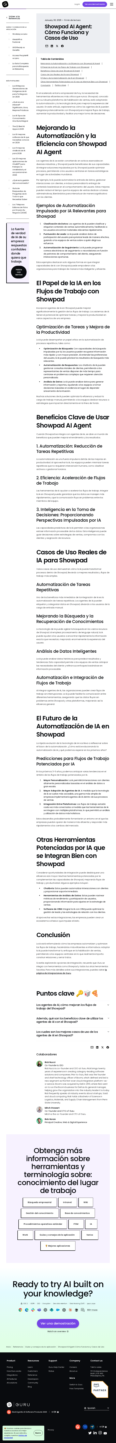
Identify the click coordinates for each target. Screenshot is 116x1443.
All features (12, 1379)
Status (51, 1371)
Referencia (18, 1346)
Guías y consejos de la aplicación (40, 1346)
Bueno (38, 1433)
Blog (30, 1386)
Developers (33, 1379)
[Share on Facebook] (62, 46)
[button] (111, 4)
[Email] (47, 46)
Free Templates (76, 1388)
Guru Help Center (56, 1367)
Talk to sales (95, 1367)
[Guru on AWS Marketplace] (99, 1389)
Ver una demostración (95, 4)
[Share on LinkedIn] (52, 46)
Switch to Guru (75, 1384)
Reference (32, 1375)
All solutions (12, 1382)
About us (73, 1371)
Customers (33, 1371)
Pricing (10, 1367)
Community (33, 1382)
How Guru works (14, 1371)
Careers (73, 1367)
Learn (30, 1367)
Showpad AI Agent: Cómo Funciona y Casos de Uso (81, 1346)
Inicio (8, 1346)
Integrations (12, 1375)
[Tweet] (57, 46)
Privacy (51, 1429)
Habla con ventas (18, 272)
